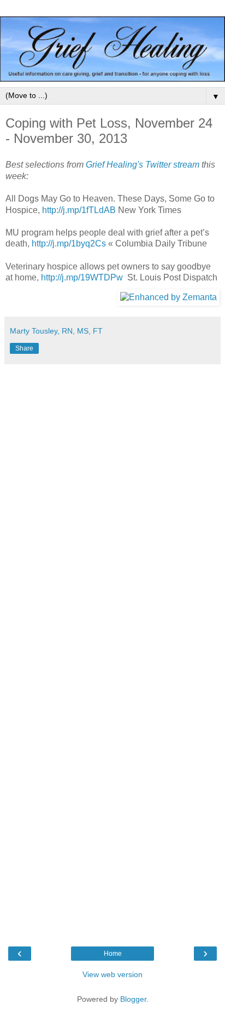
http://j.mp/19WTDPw (82, 277)
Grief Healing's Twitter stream (142, 164)
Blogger (133, 999)
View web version (112, 974)
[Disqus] (112, 507)
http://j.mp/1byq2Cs (69, 243)
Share (24, 348)
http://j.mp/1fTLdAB (79, 210)
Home (113, 953)
